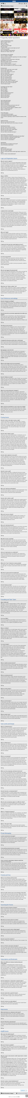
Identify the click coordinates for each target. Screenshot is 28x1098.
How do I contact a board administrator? (8, 153)
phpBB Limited (11, 1036)
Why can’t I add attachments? (6, 77)
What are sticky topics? (5, 95)
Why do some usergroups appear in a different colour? (11, 107)
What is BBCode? (4, 87)
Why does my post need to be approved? (8, 82)
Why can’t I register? (5, 44)
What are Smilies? (4, 90)
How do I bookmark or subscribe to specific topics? (10, 137)
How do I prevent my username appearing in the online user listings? (14, 56)
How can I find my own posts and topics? (8, 131)
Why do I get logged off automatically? (8, 50)
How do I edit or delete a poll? (6, 75)
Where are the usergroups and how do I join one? (10, 105)
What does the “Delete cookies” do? (7, 51)
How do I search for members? (7, 130)
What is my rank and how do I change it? (8, 64)
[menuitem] (4, 4)
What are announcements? (6, 93)
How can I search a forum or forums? (8, 127)
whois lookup (9, 1062)
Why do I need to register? (6, 41)
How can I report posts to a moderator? (8, 80)
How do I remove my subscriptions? (7, 139)
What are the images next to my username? (9, 61)
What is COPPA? (4, 43)
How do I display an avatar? (6, 62)
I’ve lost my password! (5, 49)
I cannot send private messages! (7, 114)
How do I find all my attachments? (7, 144)
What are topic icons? (5, 97)
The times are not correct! (6, 58)
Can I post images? (4, 91)
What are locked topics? (5, 96)
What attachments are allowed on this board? (9, 143)
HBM (19, 1096)
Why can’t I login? (4, 46)
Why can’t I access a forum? (6, 76)
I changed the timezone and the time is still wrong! (10, 59)
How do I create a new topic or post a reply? (9, 69)
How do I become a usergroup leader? (8, 106)
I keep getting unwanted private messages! (9, 115)
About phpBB (13, 1039)
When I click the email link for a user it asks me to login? (11, 65)
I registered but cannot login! (6, 45)
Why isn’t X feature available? (6, 150)
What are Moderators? (5, 102)
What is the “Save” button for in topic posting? (9, 81)
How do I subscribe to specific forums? (8, 138)
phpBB (2, 357)
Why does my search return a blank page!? (9, 129)
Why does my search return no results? (8, 128)
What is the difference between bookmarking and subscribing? (12, 136)
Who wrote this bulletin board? (6, 149)
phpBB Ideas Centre (6, 1048)
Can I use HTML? (4, 89)
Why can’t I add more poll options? (7, 74)
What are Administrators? (5, 101)
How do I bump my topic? (5, 83)
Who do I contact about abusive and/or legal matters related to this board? (13, 152)
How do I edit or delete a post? (6, 70)
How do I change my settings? (6, 55)
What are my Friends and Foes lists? (8, 121)
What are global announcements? (7, 92)
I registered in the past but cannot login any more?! (10, 47)
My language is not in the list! (6, 60)
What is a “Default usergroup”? (6, 108)
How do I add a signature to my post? (8, 71)
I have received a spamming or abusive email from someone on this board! (13, 117)
